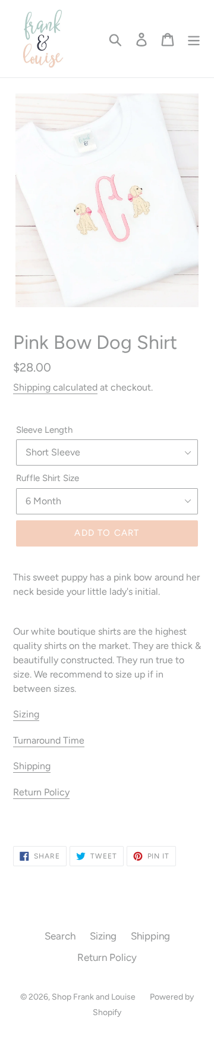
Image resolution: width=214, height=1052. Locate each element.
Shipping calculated (55, 387)
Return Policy (41, 792)
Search (60, 936)
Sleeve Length (44, 429)
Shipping (32, 766)
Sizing (26, 714)
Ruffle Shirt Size (47, 478)
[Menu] (194, 38)
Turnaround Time (48, 740)
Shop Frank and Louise (94, 997)
